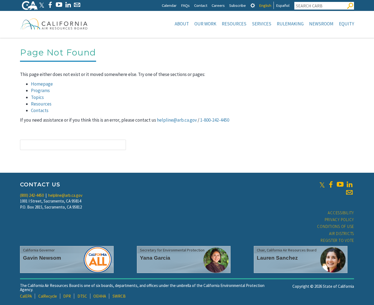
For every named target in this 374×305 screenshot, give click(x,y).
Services (261, 24)
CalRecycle (47, 296)
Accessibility (341, 212)
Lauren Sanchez (277, 258)
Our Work (205, 24)
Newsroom (321, 24)
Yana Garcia (155, 258)
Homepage (42, 84)
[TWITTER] (41, 5)
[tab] (252, 5)
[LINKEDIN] (68, 5)
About (182, 24)
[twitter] (322, 184)
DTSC (82, 296)
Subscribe (237, 5)
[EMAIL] (77, 5)
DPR (67, 296)
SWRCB (119, 296)
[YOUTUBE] (59, 5)
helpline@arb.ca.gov (177, 120)
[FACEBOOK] (50, 5)
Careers (218, 5)
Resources (234, 24)
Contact (200, 5)
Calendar (169, 5)
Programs (40, 90)
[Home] (54, 24)
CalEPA (26, 296)
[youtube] (340, 184)
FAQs (185, 5)
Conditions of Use (335, 226)
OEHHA (99, 296)
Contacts (39, 110)
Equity (346, 24)
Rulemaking (290, 24)
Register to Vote (337, 240)
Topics (37, 97)
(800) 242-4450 (32, 195)
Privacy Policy (339, 219)
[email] (349, 192)
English (265, 5)
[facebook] (330, 184)
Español (282, 5)
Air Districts (341, 233)
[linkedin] (349, 184)
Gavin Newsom (42, 258)
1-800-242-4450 (214, 120)
